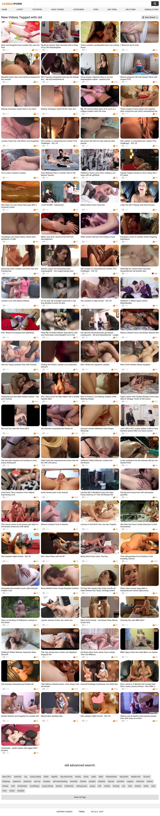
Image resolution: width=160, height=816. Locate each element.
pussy (92, 786)
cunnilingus (34, 786)
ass (25, 776)
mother (107, 786)
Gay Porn (112, 9)
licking (78, 776)
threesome (69, 786)
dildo (101, 776)
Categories (78, 9)
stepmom (16, 781)
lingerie (54, 776)
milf (99, 786)
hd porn (147, 776)
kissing (5, 786)
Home (4, 9)
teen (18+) (6, 776)
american (27, 781)
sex (123, 786)
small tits (17, 776)
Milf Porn (130, 9)
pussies (92, 781)
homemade (22, 786)
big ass (111, 781)
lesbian (138, 786)
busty (86, 776)
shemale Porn (151, 9)
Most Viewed (57, 9)
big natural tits (66, 776)
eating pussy (81, 786)
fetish (46, 776)
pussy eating (35, 776)
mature (150, 781)
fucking (116, 786)
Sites (95, 9)
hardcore (140, 781)
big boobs (124, 776)
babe (94, 776)
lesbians (101, 781)
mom (4, 791)
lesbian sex (135, 776)
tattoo (12, 791)
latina (146, 786)
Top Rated (37, 9)
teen (130, 786)
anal (13, 786)
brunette (73, 781)
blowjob (21, 791)
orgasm (130, 781)
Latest (19, 9)
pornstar (120, 781)
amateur (46, 781)
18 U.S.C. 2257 (97, 812)
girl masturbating (60, 781)
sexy (153, 786)
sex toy (37, 781)
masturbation (111, 776)
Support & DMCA (64, 812)
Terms (82, 812)
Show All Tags (80, 797)
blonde (83, 781)
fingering (6, 781)
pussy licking (47, 786)
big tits (59, 786)
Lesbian (12, 3)
